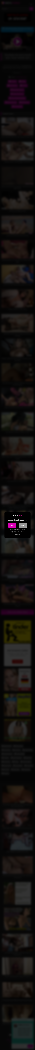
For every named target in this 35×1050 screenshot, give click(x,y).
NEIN (22, 525)
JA (12, 525)
